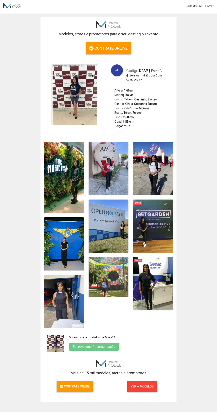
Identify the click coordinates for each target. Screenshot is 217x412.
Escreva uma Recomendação (94, 347)
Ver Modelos (142, 386)
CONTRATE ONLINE (111, 48)
